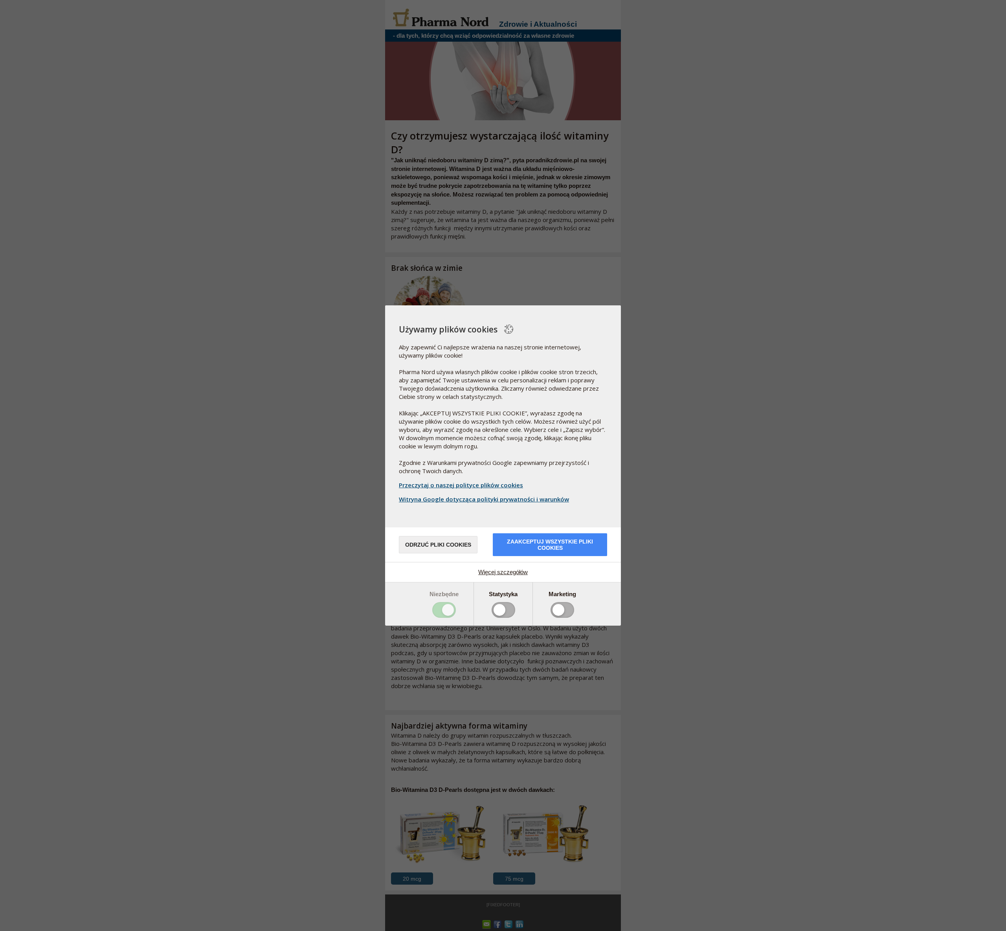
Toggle (444, 610)
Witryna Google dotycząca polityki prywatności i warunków (484, 499)
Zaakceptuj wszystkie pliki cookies (550, 544)
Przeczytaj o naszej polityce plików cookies (461, 485)
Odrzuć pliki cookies (438, 545)
